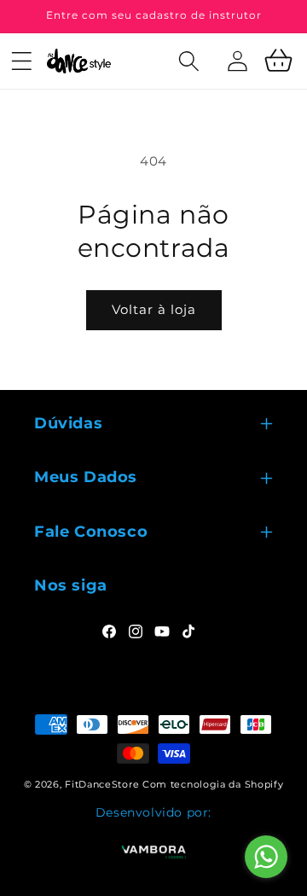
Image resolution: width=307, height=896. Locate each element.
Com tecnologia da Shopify (213, 784)
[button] (21, 60)
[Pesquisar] (191, 80)
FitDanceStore (102, 784)
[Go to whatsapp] (266, 856)
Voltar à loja (154, 309)
